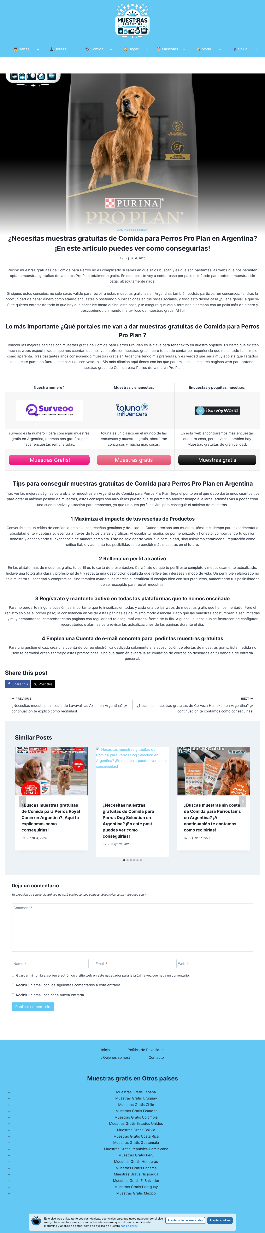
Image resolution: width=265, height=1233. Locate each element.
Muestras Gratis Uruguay (136, 1098)
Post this (45, 684)
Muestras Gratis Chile (136, 1105)
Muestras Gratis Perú (136, 1155)
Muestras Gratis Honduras (136, 1162)
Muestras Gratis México (136, 1193)
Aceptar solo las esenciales (185, 1220)
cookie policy (129, 1225)
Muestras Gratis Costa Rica (136, 1136)
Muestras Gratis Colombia (136, 1117)
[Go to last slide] (22, 801)
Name (19, 964)
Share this (20, 684)
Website (185, 964)
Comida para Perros (132, 230)
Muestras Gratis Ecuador (136, 1111)
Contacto (156, 1057)
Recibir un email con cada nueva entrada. (50, 995)
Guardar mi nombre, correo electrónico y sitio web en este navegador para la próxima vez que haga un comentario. (103, 975)
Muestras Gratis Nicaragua (136, 1174)
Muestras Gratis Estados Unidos (136, 1123)
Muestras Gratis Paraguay (136, 1187)
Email (101, 964)
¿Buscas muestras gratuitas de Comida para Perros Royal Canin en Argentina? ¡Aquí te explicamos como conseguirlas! (51, 817)
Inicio (105, 1050)
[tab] (124, 860)
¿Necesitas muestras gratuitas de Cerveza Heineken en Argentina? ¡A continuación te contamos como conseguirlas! (195, 705)
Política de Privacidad (146, 1050)
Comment (23, 908)
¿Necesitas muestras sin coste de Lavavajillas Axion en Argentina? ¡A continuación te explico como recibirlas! (69, 705)
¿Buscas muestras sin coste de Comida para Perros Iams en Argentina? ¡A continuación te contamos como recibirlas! (212, 817)
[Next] (242, 801)
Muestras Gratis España (136, 1092)
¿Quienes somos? (116, 1057)
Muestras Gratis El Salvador (136, 1181)
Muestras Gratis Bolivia (136, 1130)
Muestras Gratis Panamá (136, 1168)
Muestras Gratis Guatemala (136, 1142)
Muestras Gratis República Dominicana (136, 1149)
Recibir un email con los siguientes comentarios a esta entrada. (68, 985)
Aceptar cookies (220, 1220)
